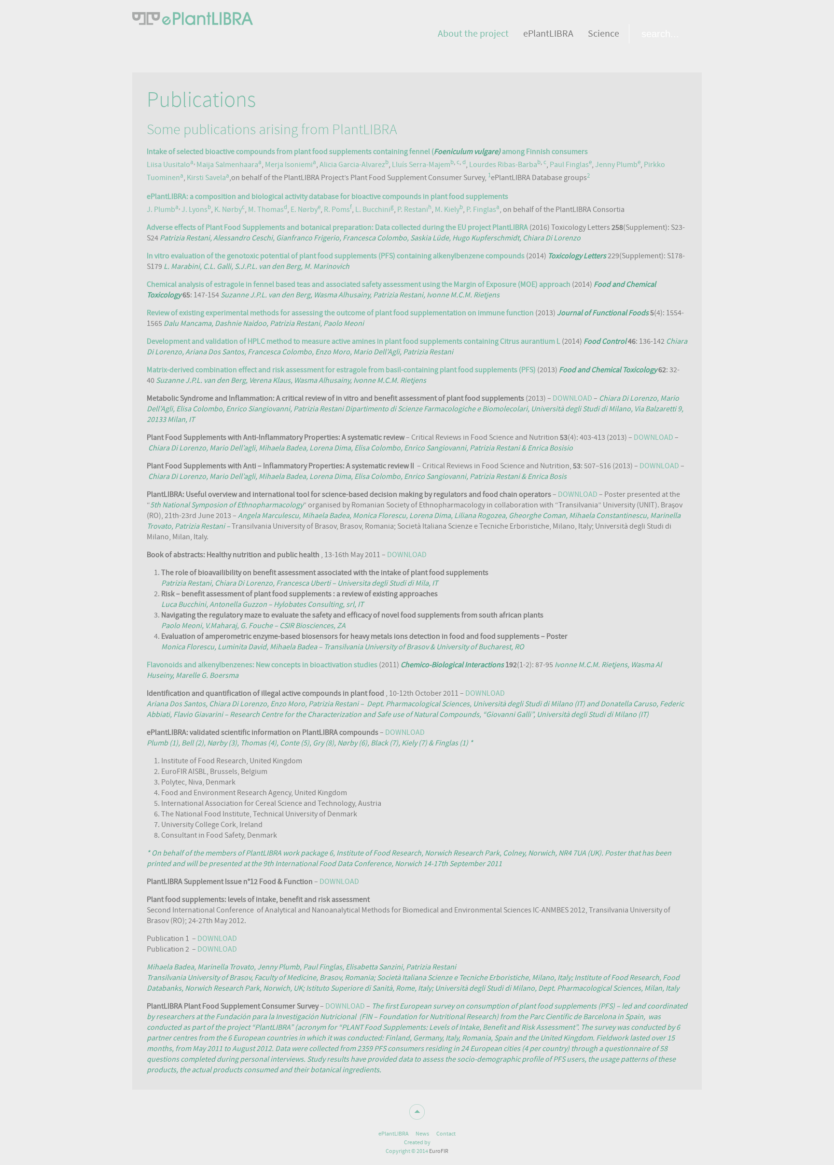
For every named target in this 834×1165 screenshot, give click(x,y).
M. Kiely (447, 209)
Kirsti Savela (206, 178)
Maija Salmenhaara (227, 164)
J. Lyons (194, 209)
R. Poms (337, 209)
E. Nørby (304, 209)
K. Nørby (228, 209)
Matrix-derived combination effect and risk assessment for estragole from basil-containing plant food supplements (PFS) (342, 369)
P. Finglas (481, 209)
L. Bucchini (372, 209)
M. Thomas (266, 209)
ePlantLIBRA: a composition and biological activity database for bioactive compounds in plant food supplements (327, 196)
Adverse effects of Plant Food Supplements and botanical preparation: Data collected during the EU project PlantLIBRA (337, 227)
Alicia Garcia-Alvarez (352, 164)
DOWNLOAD (572, 398)
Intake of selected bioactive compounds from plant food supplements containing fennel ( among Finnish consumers (367, 151)
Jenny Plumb (616, 164)
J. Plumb (161, 209)
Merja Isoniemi (289, 164)
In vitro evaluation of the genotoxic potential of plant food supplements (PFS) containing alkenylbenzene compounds (336, 256)
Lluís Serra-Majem (421, 164)
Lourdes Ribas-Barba (503, 164)
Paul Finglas (569, 164)
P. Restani (412, 209)
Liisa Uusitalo (168, 164)
